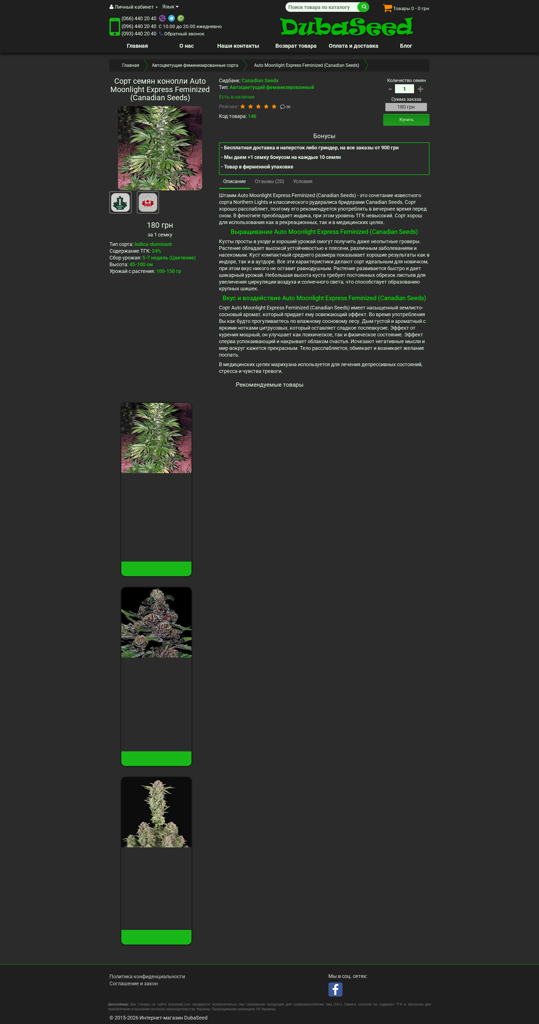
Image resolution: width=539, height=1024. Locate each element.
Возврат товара (296, 45)
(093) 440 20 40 (139, 34)
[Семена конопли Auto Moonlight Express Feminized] (160, 148)
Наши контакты (238, 45)
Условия (302, 181)
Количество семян (406, 80)
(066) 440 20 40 (139, 18)
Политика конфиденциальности (147, 976)
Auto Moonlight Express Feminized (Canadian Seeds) (156, 488)
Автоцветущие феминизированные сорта (195, 65)
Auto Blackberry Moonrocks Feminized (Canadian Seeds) (156, 672)
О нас (186, 45)
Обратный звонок (183, 34)
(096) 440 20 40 (139, 26)
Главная (137, 45)
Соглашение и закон (133, 983)
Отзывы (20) (269, 181)
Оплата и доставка (353, 45)
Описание (234, 181)
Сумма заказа (406, 99)
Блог (406, 45)
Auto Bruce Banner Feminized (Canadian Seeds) (156, 862)
